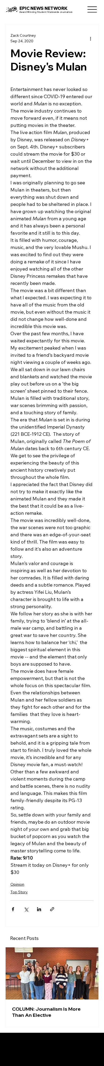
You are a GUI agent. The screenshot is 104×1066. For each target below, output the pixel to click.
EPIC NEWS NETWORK (43, 8)
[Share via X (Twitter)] (26, 909)
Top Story (19, 892)
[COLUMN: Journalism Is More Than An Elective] (52, 973)
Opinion (17, 884)
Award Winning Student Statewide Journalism (46, 12)
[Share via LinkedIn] (39, 909)
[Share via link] (52, 909)
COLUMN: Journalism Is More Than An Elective (46, 1012)
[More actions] (90, 38)
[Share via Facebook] (12, 909)
